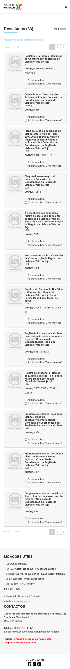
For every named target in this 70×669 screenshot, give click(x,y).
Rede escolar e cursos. (17, 601)
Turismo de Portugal (16, 563)
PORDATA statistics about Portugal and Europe (30, 568)
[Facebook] (29, 663)
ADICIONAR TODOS (13, 40)
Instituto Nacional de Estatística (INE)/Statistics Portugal (35, 573)
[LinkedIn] (38, 663)
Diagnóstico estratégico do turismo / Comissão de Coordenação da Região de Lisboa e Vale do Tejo (40, 180)
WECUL (41, 660)
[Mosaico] (64, 29)
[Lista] (61, 29)
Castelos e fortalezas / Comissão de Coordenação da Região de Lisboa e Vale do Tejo (44, 58)
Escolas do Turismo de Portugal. (22, 596)
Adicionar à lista (36, 80)
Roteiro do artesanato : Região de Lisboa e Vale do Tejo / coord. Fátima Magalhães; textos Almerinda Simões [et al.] (44, 377)
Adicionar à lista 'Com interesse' (44, 83)
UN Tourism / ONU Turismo (20, 583)
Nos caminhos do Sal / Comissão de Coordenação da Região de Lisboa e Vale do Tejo (44, 258)
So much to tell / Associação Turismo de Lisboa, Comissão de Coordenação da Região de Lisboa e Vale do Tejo (44, 98)
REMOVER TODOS (34, 40)
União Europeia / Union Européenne (24, 578)
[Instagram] (34, 663)
